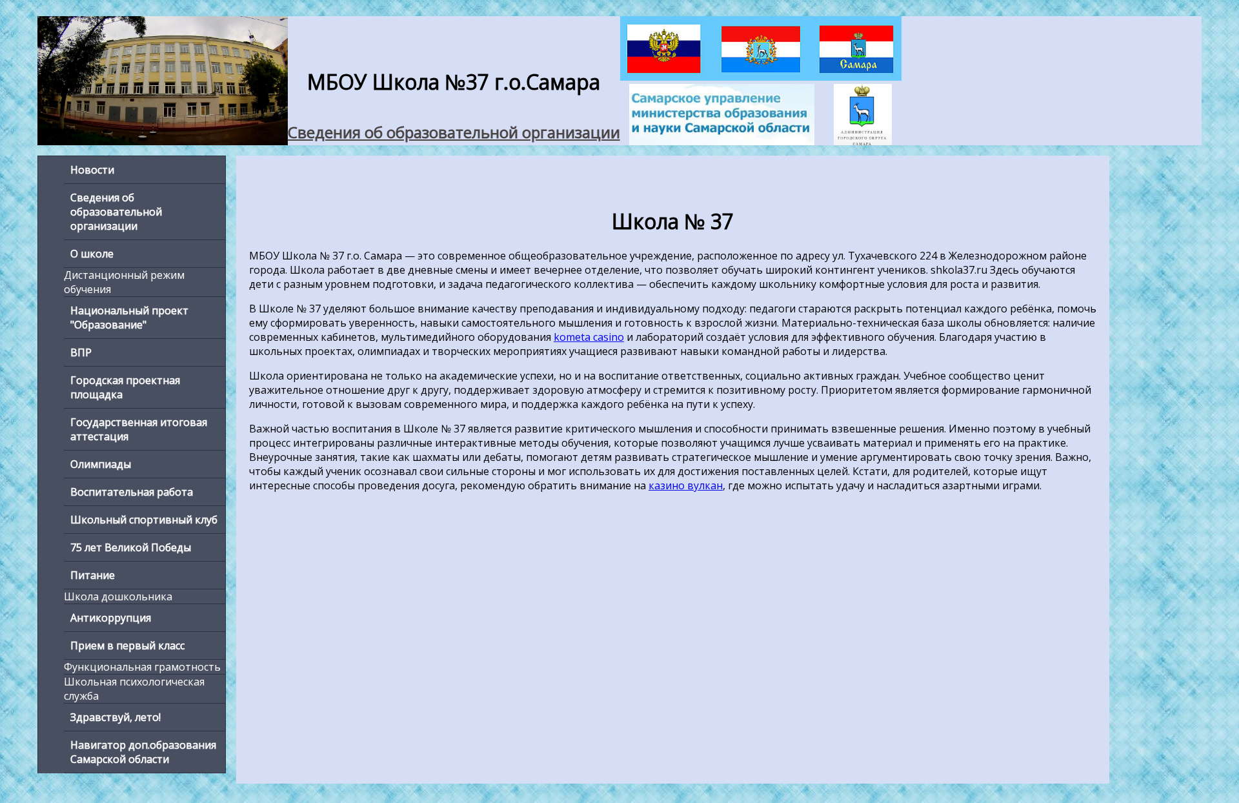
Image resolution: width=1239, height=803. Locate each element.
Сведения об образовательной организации (454, 132)
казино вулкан (686, 485)
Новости (92, 170)
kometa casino (589, 337)
